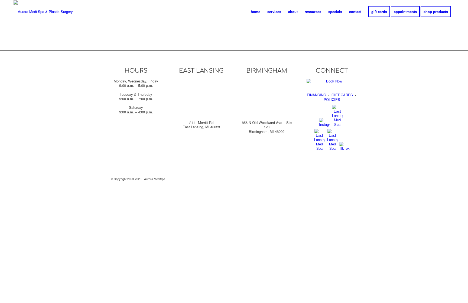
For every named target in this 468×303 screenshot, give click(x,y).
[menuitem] (255, 11)
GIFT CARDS (342, 94)
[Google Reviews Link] (319, 148)
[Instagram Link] (324, 124)
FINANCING (316, 94)
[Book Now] (332, 81)
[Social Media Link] (337, 124)
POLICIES (332, 99)
